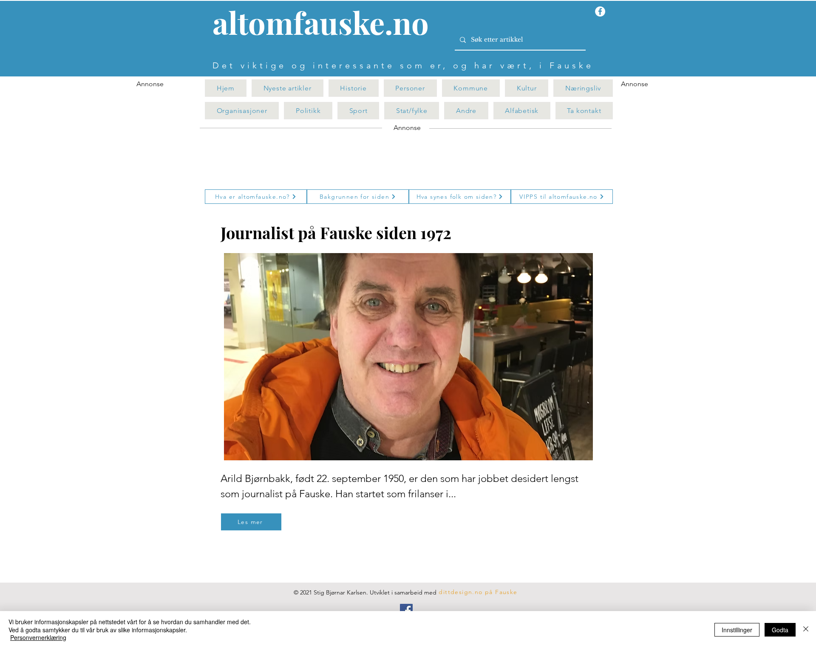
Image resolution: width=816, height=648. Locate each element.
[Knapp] (325, 24)
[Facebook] (406, 610)
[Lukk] (806, 629)
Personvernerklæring (38, 637)
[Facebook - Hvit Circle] (600, 11)
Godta (780, 629)
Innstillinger (737, 629)
